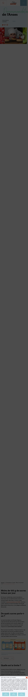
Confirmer (14, 59)
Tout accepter (6, 694)
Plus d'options (21, 694)
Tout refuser (13, 694)
